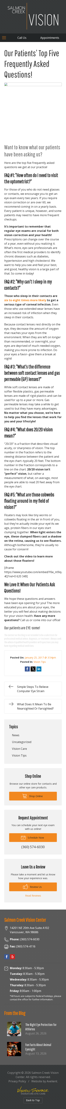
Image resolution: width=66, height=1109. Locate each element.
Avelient (52, 1081)
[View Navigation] (5, 37)
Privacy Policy (17, 1081)
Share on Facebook (27, 669)
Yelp (12, 956)
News (15, 735)
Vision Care (19, 749)
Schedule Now (35, 837)
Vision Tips (40, 661)
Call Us (21, 38)
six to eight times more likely (25, 300)
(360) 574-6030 (24, 939)
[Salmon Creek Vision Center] (33, 16)
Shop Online (35, 796)
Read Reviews (33, 895)
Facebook (6, 956)
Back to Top (33, 1100)
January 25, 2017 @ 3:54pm (40, 657)
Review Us (35, 887)
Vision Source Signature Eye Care (33, 1090)
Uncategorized (21, 742)
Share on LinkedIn (38, 669)
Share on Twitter (33, 669)
